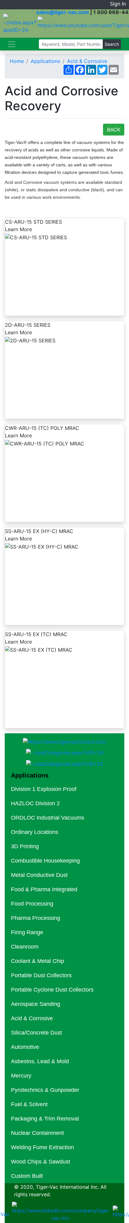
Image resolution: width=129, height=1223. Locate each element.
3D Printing (25, 846)
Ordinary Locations (34, 832)
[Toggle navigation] (11, 44)
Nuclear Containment (37, 1133)
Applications (45, 61)
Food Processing (32, 904)
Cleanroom (25, 947)
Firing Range (27, 932)
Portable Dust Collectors (41, 975)
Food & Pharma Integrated (44, 889)
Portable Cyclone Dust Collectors (52, 990)
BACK (113, 129)
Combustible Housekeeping (45, 861)
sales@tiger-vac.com (62, 12)
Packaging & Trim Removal (45, 1119)
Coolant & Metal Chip (37, 961)
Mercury (21, 1076)
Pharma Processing (35, 918)
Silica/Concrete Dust (36, 1033)
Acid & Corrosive (87, 61)
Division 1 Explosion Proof (43, 789)
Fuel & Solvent (29, 1104)
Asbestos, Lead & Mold (40, 1061)
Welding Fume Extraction (42, 1147)
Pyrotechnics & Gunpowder (45, 1090)
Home (17, 61)
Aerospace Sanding (35, 1004)
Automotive (25, 1047)
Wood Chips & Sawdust (40, 1162)
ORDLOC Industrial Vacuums (47, 818)
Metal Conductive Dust (39, 875)
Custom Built (27, 1176)
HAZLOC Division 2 (35, 803)
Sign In (118, 4)
